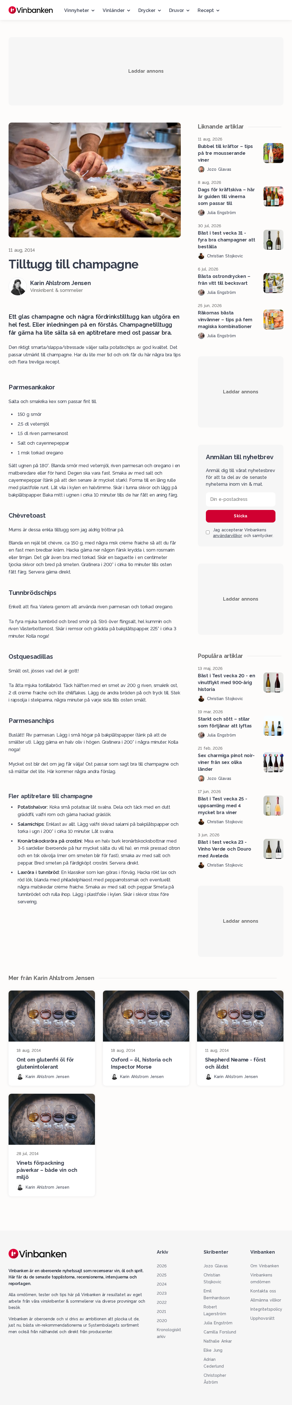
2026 (162, 1266)
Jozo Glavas (216, 1266)
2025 (162, 1275)
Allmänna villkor (265, 1300)
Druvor (176, 10)
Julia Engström (218, 1323)
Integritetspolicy (266, 1309)
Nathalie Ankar (218, 1341)
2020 (162, 1320)
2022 (162, 1302)
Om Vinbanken (264, 1266)
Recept (206, 10)
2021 (161, 1311)
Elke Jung (213, 1350)
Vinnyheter (76, 10)
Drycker (146, 10)
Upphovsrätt (262, 1318)
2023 (162, 1293)
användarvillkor (227, 535)
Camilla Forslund (220, 1332)
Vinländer (114, 10)
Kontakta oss (263, 1291)
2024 (162, 1284)
